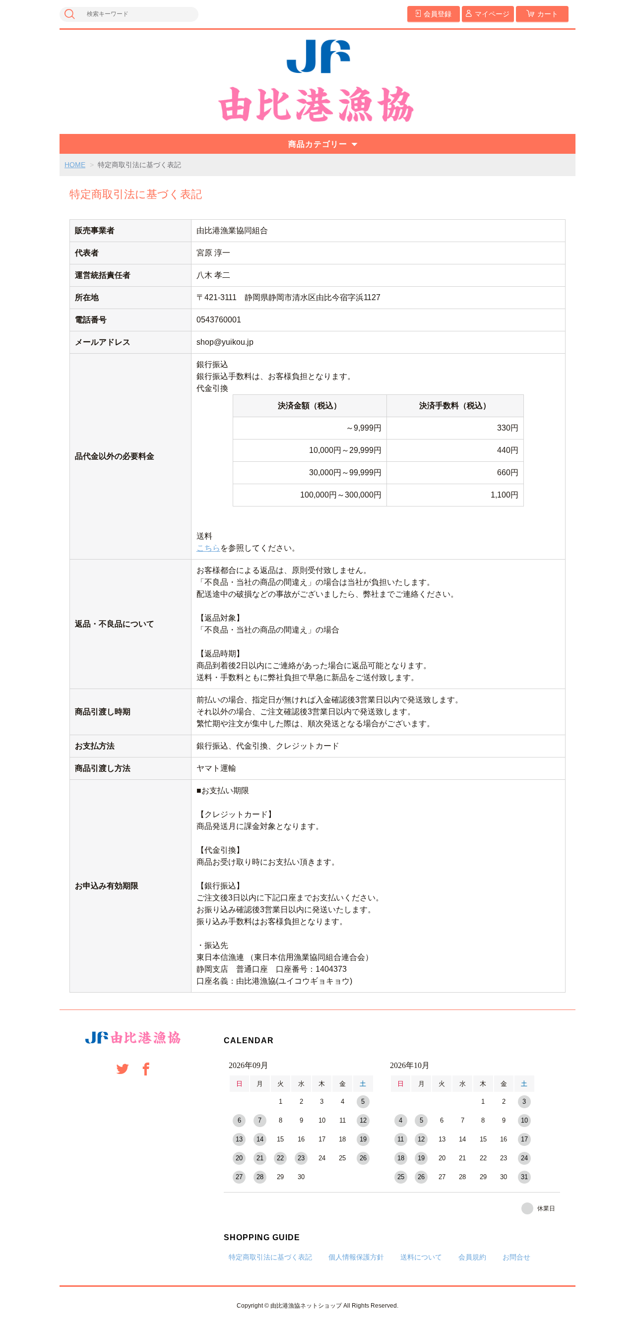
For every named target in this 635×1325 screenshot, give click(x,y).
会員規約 (472, 1257)
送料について (421, 1257)
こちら (208, 548)
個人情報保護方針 (356, 1257)
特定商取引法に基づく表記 (270, 1257)
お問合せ (516, 1257)
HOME (74, 165)
